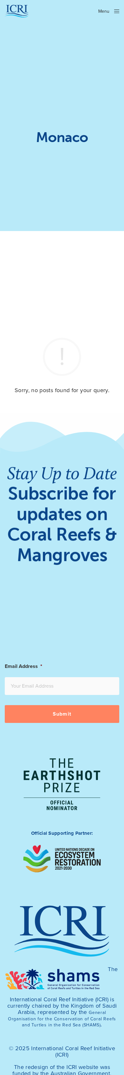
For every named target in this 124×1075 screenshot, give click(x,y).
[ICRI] (17, 11)
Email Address (23, 666)
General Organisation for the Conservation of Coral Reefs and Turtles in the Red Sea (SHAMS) (62, 1019)
